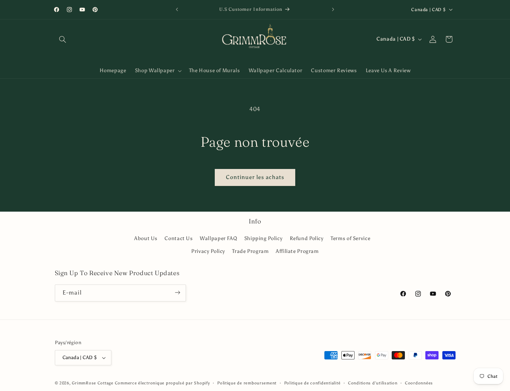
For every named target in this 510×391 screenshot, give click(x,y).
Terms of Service (350, 239)
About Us (146, 239)
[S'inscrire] (177, 292)
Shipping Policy (263, 239)
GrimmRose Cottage (92, 383)
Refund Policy (307, 239)
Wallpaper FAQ (218, 239)
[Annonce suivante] (333, 9)
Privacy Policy (208, 251)
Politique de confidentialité (312, 383)
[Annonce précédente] (177, 9)
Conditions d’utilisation (373, 383)
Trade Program (250, 251)
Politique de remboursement (247, 383)
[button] (63, 39)
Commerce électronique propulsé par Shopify (162, 383)
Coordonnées (419, 383)
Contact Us (178, 239)
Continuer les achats (255, 177)
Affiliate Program (297, 251)
